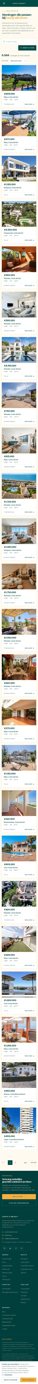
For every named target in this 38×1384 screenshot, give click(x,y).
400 (25, 1162)
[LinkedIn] (10, 1248)
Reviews (23, 1302)
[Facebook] (16, 1248)
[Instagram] (4, 1248)
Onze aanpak (25, 1289)
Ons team (24, 1295)
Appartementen (7, 1266)
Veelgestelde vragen (8, 1325)
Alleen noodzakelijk (10, 1380)
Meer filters (28, 48)
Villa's (4, 1262)
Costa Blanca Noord (27, 1266)
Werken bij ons (25, 1299)
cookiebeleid (8, 1374)
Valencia (23, 1272)
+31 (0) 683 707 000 (11, 1232)
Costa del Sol (25, 1262)
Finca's (4, 1276)
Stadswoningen (7, 1272)
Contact (4, 1329)
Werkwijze (24, 1292)
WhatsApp (8, 1235)
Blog (3, 1312)
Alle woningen (7, 1259)
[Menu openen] (4, 3)
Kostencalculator (7, 1318)
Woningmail (6, 1279)
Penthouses (6, 1269)
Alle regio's (24, 1259)
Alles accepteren (28, 1380)
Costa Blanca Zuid (27, 1269)
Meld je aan (19, 1196)
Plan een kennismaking (19, 1203)
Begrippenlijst (6, 1322)
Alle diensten (6, 1289)
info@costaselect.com (12, 1238)
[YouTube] (21, 1248)
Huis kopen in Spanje (9, 1315)
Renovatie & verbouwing (10, 1292)
